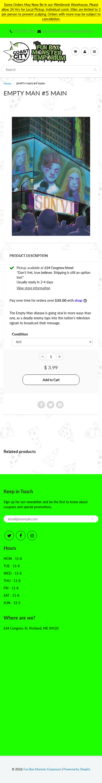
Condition (20, 334)
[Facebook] (20, 535)
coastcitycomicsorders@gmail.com (67, 31)
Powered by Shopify (76, 769)
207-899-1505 (24, 31)
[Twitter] (9, 535)
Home (7, 83)
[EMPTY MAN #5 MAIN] (51, 176)
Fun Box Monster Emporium (42, 769)
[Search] (95, 70)
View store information (33, 288)
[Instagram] (32, 535)
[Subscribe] (92, 518)
